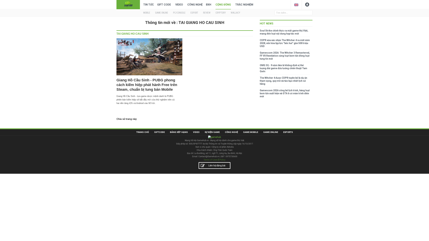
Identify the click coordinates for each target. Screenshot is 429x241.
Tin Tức (148, 4)
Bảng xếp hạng (179, 132)
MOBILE (146, 12)
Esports (288, 132)
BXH (208, 4)
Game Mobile (250, 132)
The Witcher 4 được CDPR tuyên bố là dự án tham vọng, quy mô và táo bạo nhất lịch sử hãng (283, 80)
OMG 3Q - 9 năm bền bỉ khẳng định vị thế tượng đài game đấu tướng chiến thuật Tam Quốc (283, 68)
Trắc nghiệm (244, 4)
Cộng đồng (223, 4)
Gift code (164, 4)
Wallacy (235, 12)
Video (179, 4)
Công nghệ (195, 4)
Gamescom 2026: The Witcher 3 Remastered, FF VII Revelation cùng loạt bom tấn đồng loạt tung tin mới (285, 55)
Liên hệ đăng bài (216, 165)
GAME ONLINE (161, 12)
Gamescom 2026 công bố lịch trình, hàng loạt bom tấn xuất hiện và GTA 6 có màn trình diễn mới (285, 93)
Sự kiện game (212, 132)
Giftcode (159, 132)
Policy (222, 159)
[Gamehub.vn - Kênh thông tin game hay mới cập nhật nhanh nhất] (128, 4)
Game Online (270, 132)
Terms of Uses (211, 159)
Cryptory (221, 12)
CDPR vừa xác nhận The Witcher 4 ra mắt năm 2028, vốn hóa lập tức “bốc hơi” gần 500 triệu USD (285, 43)
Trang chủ (142, 132)
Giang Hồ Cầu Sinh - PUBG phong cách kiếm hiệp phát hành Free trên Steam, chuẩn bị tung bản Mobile (146, 85)
